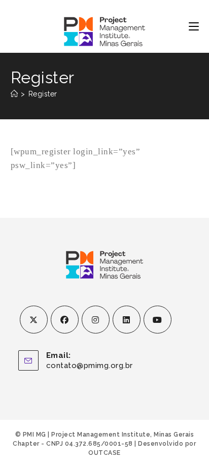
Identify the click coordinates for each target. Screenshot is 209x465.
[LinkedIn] (127, 320)
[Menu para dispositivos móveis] (194, 26)
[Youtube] (157, 320)
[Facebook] (65, 320)
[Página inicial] (14, 94)
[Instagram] (96, 320)
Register (42, 94)
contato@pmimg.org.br (89, 365)
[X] (34, 320)
